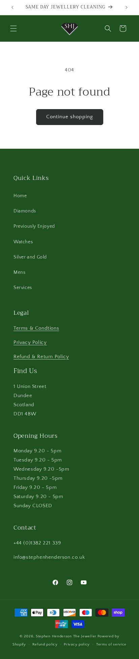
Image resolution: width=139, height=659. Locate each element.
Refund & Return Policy (41, 356)
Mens (19, 272)
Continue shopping (69, 117)
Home (20, 196)
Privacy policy (77, 644)
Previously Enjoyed (34, 226)
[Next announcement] (126, 7)
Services (22, 287)
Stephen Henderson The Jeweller (66, 636)
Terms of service (111, 644)
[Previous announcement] (12, 7)
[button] (13, 28)
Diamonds (24, 211)
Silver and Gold (30, 257)
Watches (23, 242)
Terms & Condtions (36, 328)
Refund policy (45, 644)
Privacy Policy (30, 342)
